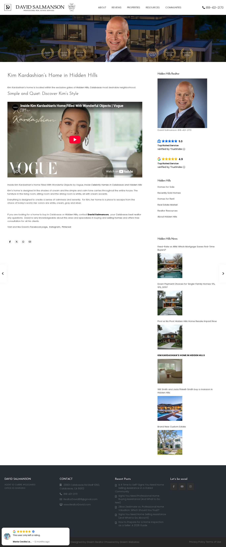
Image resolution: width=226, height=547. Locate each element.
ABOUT (102, 7)
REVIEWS (116, 7)
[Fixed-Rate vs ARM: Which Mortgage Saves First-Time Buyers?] (170, 265)
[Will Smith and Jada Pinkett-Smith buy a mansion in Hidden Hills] (170, 408)
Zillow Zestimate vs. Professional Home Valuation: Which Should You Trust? (141, 508)
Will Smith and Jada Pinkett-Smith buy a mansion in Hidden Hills (185, 391)
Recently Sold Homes (169, 192)
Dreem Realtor (95, 542)
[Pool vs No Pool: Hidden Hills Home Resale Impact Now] (170, 337)
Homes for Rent (166, 198)
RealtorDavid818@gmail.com (80, 499)
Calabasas (96, 87)
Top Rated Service (168, 145)
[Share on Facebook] (9, 241)
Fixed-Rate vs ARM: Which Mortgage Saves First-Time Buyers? (186, 248)
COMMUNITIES (173, 7)
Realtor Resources (168, 210)
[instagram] (190, 486)
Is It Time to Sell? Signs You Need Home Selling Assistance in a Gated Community (139, 488)
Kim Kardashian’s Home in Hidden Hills (181, 355)
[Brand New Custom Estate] (170, 442)
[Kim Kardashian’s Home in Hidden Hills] (170, 371)
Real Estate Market (168, 204)
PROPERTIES (133, 7)
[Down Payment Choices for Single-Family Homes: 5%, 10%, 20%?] (170, 303)
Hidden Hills (82, 87)
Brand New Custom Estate (172, 426)
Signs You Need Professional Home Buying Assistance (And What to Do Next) (137, 499)
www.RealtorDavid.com (77, 504)
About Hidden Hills (167, 216)
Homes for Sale (166, 187)
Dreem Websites (129, 542)
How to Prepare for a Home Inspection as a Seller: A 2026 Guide (140, 523)
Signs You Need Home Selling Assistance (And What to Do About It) (142, 516)
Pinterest (66, 226)
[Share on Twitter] (16, 241)
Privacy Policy (197, 542)
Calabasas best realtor (128, 214)
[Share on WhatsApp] (23, 241)
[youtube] (182, 486)
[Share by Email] (29, 241)
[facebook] (173, 486)
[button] (69, 528)
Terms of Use (213, 542)
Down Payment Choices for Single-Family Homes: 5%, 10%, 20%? (186, 285)
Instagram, (54, 226)
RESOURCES (153, 7)
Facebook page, (39, 226)
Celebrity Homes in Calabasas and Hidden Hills (116, 184)
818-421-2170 (215, 8)
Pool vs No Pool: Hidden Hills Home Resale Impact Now (187, 321)
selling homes (115, 217)
